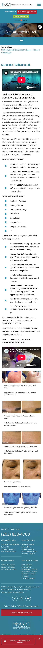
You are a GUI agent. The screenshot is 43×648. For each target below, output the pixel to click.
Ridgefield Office (8, 540)
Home (4, 50)
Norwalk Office (28, 540)
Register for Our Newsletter (21, 612)
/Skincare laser (24, 50)
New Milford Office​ (30, 560)
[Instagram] (21, 598)
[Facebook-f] (15, 598)
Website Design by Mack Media (12, 592)
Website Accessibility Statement (19, 589)
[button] (40, 27)
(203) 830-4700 (15, 534)
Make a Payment (19, 17)
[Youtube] (28, 598)
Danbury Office (7, 560)
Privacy (3, 589)
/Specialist (12, 50)
